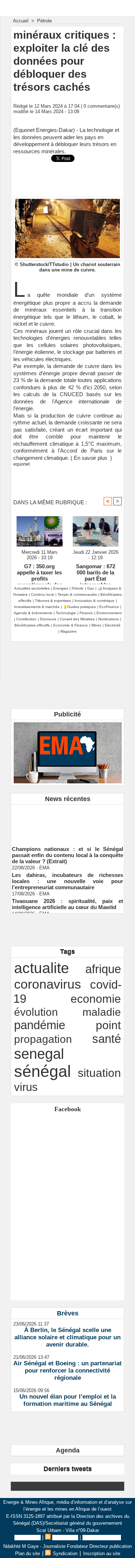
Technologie (66, 613)
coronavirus (47, 984)
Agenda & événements (33, 613)
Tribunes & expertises (53, 601)
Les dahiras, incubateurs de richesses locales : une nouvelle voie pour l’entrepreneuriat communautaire (67, 878)
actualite (41, 968)
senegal (39, 1054)
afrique (103, 969)
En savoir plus (90, 458)
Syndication (65, 1537)
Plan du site (27, 1537)
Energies (60, 588)
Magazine (68, 631)
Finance (86, 613)
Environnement (109, 613)
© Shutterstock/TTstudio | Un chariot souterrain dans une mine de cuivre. (67, 267)
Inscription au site (101, 1537)
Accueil (20, 20)
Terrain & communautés (77, 594)
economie (96, 998)
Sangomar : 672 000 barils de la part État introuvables (95, 572)
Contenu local (42, 594)
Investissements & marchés (36, 607)
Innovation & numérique (94, 601)
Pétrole (44, 20)
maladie (101, 1012)
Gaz (90, 588)
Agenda (68, 1450)
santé (106, 1038)
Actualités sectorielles (32, 588)
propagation (43, 1039)
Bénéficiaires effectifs (32, 625)
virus (26, 1087)
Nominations (108, 619)
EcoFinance (109, 607)
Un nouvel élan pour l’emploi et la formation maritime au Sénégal (67, 1400)
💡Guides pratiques (79, 607)
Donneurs (48, 619)
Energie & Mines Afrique (67, 8)
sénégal (42, 1071)
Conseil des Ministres (77, 619)
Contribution (26, 619)
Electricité (113, 625)
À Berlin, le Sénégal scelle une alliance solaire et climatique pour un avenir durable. (67, 1337)
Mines (96, 625)
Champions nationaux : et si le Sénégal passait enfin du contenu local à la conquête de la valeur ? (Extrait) (67, 852)
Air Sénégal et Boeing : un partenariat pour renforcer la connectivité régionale (67, 1370)
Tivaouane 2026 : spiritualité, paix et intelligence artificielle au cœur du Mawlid (67, 901)
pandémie (39, 1025)
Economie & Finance (70, 625)
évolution (36, 1012)
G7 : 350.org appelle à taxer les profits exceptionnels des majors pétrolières (39, 572)
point (108, 1025)
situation (99, 1072)
